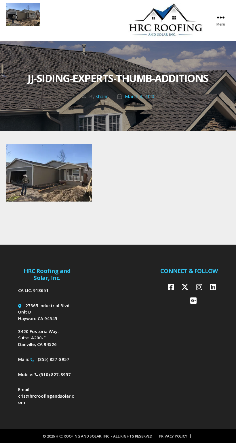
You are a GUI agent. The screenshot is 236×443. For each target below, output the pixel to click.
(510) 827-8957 (54, 374)
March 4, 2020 (139, 96)
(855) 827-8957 (53, 359)
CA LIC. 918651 (33, 290)
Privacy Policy (173, 436)
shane (102, 96)
